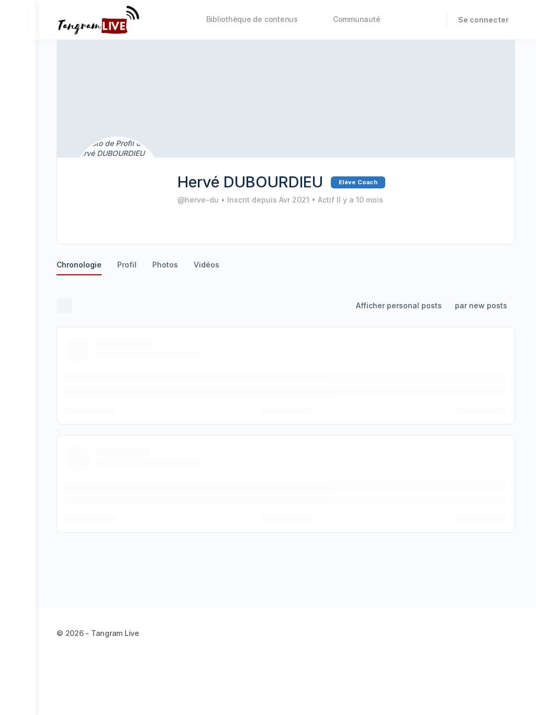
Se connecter (483, 19)
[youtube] (508, 633)
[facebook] (471, 633)
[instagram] (490, 633)
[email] (452, 633)
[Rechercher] (432, 20)
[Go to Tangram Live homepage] (99, 19)
